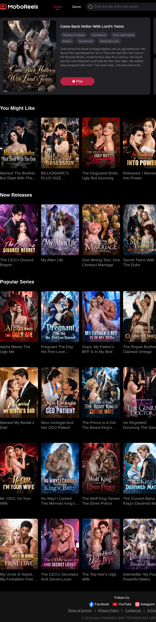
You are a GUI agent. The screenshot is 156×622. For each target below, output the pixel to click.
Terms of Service (80, 610)
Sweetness (86, 41)
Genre (76, 7)
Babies (67, 41)
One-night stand (123, 35)
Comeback (99, 35)
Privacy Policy (108, 610)
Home (57, 7)
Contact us (133, 610)
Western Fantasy (74, 35)
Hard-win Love (109, 41)
